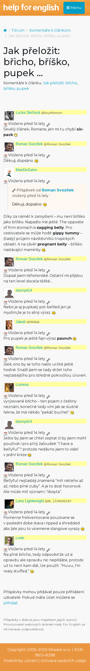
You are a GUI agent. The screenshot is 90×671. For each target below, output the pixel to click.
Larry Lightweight (43, 501)
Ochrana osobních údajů (63, 661)
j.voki (20, 538)
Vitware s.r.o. (59, 649)
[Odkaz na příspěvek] (14, 190)
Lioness (22, 385)
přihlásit (10, 603)
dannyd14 (24, 290)
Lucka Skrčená (39, 113)
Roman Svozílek (43, 144)
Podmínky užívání (21, 661)
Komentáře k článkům (50, 30)
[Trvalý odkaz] (48, 123)
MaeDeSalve (26, 170)
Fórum (18, 30)
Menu (76, 8)
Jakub (27, 322)
